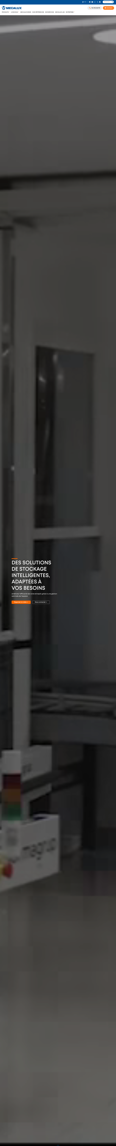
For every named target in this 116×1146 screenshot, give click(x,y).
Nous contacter (40, 602)
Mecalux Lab (60, 12)
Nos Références (38, 12)
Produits (5, 12)
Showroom (49, 12)
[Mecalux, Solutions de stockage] (12, 9)
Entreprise (70, 12)
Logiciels (14, 12)
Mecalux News (25, 12)
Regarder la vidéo (20, 602)
